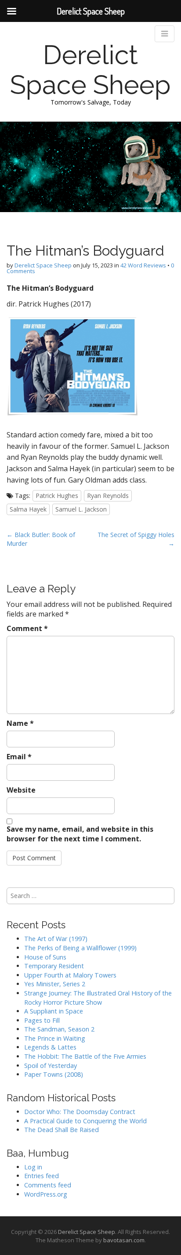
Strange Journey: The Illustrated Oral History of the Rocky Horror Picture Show (98, 997)
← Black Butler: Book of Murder (41, 539)
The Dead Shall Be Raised (61, 1129)
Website (21, 790)
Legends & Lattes (50, 1047)
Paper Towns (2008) (53, 1074)
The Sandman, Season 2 (59, 1029)
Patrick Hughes (57, 495)
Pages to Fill (42, 1020)
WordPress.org (45, 1194)
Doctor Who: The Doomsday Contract (79, 1111)
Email (19, 756)
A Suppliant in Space (53, 1011)
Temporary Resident (54, 966)
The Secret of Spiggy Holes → (136, 539)
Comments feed (47, 1185)
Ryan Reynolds (108, 495)
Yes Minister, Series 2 (54, 984)
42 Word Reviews (143, 265)
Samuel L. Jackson (81, 509)
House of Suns (45, 957)
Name (20, 723)
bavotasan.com (124, 1240)
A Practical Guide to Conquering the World (85, 1121)
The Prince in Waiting (54, 1038)
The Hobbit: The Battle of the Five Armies (85, 1056)
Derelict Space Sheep (90, 70)
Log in (33, 1167)
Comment (27, 628)
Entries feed (41, 1176)
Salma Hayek (28, 509)
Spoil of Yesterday (50, 1065)
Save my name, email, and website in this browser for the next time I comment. (80, 834)
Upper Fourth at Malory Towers (70, 975)
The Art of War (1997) (55, 938)
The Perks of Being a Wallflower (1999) (80, 948)
